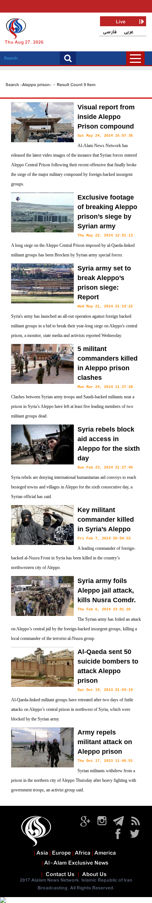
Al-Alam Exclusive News (76, 863)
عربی (129, 32)
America (105, 853)
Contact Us (60, 874)
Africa (82, 853)
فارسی (110, 32)
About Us (94, 874)
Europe (61, 853)
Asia (42, 853)
